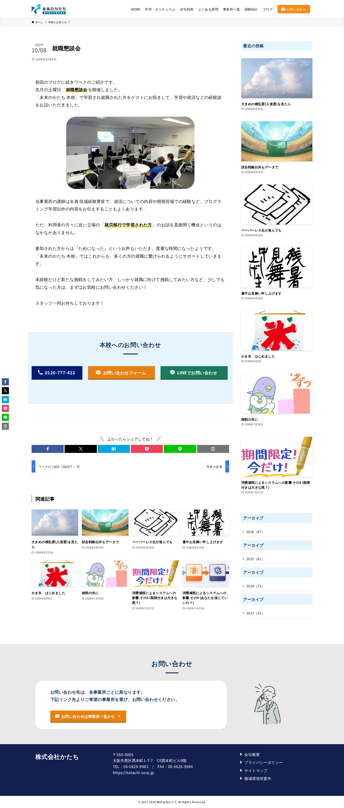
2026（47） (255, 531)
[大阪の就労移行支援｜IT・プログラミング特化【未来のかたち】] (49, 9)
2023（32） (255, 613)
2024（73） (255, 586)
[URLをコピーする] (213, 449)
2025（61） (255, 558)
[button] (48, 449)
